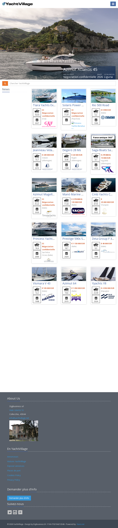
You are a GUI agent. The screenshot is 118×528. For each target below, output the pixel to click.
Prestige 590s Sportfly (77, 239)
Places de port (14, 470)
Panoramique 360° (103, 137)
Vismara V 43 (41, 283)
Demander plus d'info (19, 498)
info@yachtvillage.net (19, 418)
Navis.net (80, 524)
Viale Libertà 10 (16, 410)
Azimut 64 (69, 283)
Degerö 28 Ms (71, 150)
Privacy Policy (13, 479)
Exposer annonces (15, 466)
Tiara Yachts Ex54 (45, 105)
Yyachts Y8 (99, 283)
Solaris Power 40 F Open (78, 105)
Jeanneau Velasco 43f (47, 150)
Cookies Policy (14, 475)
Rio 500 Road (100, 105)
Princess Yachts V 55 (46, 239)
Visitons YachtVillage (16, 461)
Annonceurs (12, 456)
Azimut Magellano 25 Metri (51, 194)
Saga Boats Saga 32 (105, 150)
